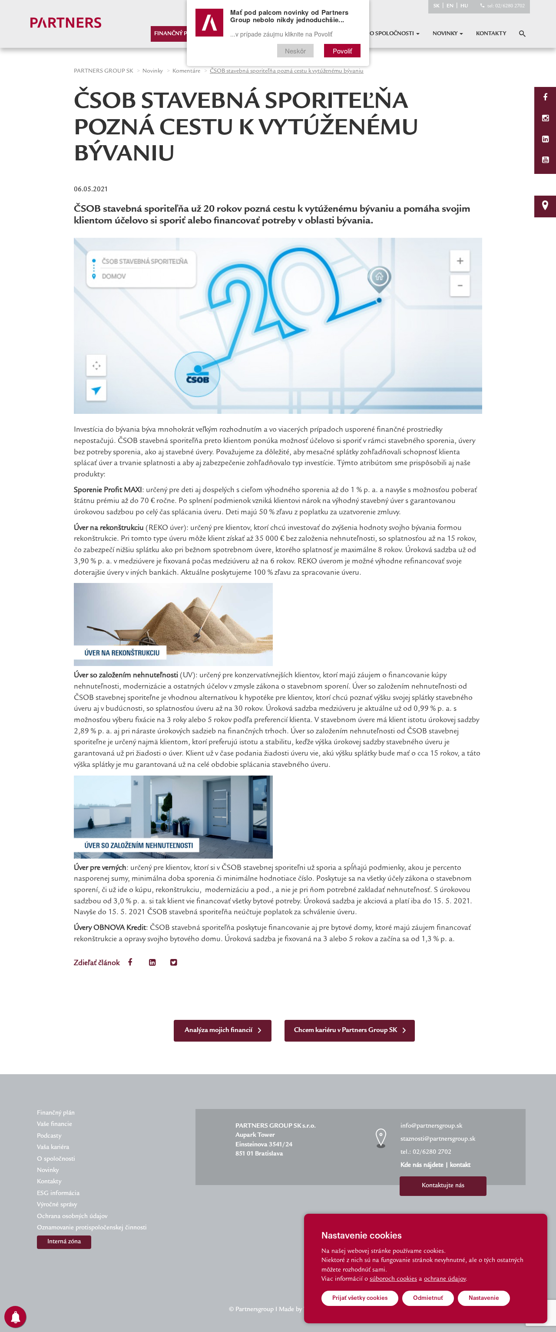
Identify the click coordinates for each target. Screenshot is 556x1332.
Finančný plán (176, 34)
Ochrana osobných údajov (72, 1217)
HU (464, 6)
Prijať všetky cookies (359, 1298)
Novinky (446, 34)
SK (437, 6)
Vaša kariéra (53, 1148)
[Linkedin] (545, 140)
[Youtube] (545, 161)
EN (450, 6)
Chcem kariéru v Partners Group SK (346, 1030)
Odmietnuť (428, 1298)
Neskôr (295, 50)
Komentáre (186, 71)
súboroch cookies (393, 1279)
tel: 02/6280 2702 (506, 6)
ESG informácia (58, 1194)
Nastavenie (484, 1298)
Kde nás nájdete (421, 1165)
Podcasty (49, 1136)
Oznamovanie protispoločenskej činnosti (92, 1228)
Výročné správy (57, 1205)
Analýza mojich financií (219, 1030)
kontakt (460, 1165)
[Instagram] (545, 119)
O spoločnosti (392, 34)
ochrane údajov (445, 1279)
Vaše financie (54, 1125)
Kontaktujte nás (443, 1186)
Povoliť (342, 50)
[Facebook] (545, 98)
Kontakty (491, 34)
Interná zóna (64, 1242)
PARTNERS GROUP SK (103, 71)
